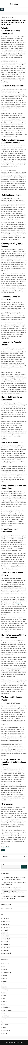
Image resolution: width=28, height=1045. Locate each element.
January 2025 (6, 941)
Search (3, 864)
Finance (5, 978)
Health (4, 995)
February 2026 (6, 921)
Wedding (5, 1033)
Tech (3, 850)
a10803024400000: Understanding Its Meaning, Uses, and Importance (13, 883)
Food (4, 984)
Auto (4, 966)
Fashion (5, 975)
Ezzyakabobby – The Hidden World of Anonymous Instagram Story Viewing (11, 888)
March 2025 (6, 936)
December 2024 (6, 944)
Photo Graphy (6, 1007)
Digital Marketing (7, 972)
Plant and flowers (7, 1010)
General (4, 992)
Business (5, 969)
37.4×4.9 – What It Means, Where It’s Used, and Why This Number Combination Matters (13, 878)
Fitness (4, 981)
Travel (4, 1027)
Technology (5, 1024)
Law (4, 998)
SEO (4, 1013)
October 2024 (6, 950)
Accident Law (6, 963)
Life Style (5, 1001)
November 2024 (6, 947)
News (4, 1004)
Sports (4, 1019)
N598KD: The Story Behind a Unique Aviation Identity (12, 892)
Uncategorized (6, 1030)
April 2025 (5, 933)
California (19, 603)
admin (14, 17)
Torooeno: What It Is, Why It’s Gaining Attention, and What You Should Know (13, 897)
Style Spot (14, 4)
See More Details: (5, 847)
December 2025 (6, 927)
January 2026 (6, 924)
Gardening (5, 990)
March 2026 (6, 918)
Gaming (5, 987)
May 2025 (5, 930)
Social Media (6, 1016)
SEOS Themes (19, 1042)
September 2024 (7, 953)
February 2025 (6, 939)
